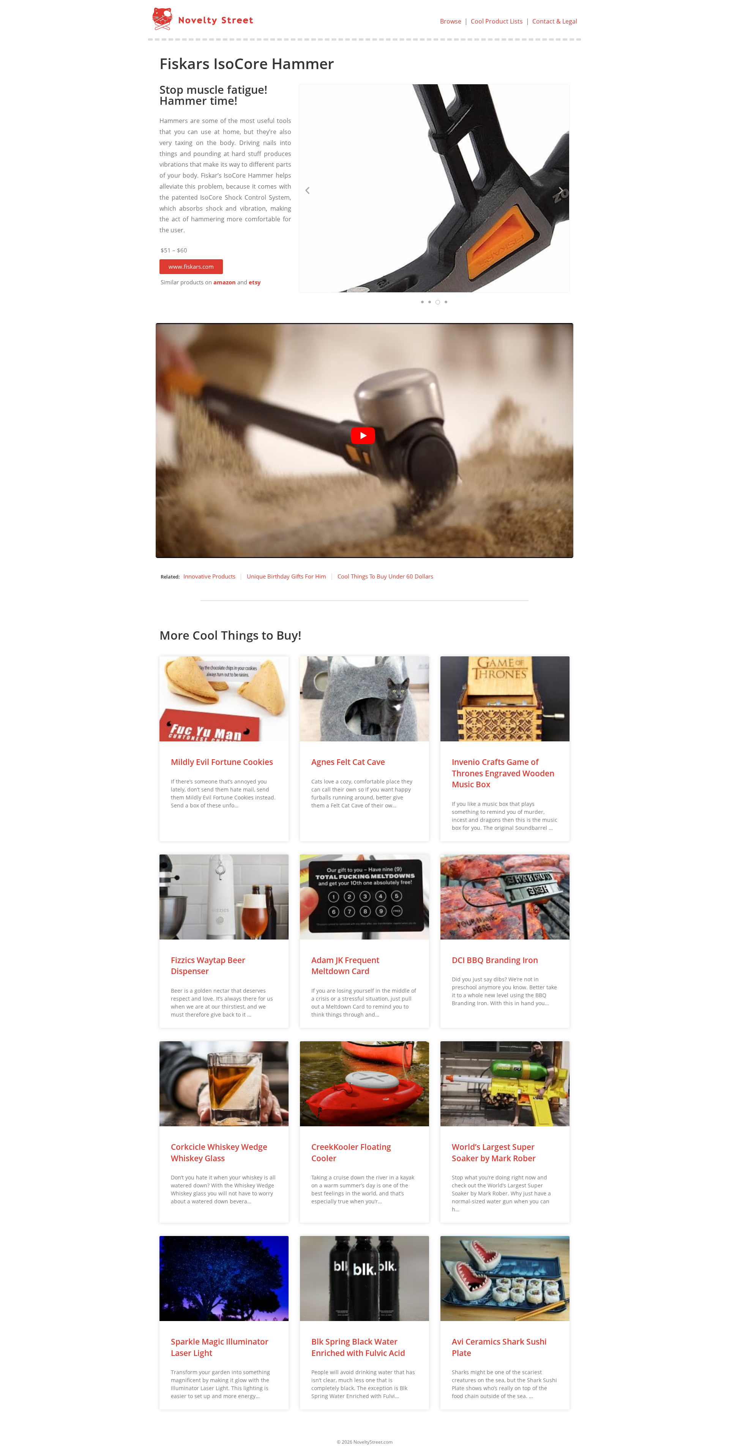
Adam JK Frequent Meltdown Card (345, 965)
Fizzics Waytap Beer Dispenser (208, 965)
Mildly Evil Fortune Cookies (222, 762)
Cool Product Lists (497, 21)
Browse (450, 21)
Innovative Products (209, 576)
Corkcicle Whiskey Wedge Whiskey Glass (219, 1152)
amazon (224, 282)
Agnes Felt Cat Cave (348, 762)
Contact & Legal (554, 21)
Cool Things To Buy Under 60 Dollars (385, 576)
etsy (255, 282)
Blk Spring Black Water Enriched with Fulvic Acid (358, 1347)
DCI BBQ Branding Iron (495, 960)
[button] (191, 266)
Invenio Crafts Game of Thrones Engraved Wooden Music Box (503, 773)
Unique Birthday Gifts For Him (286, 576)
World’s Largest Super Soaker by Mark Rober (494, 1152)
